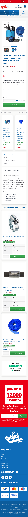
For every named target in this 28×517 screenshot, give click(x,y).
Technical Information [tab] (9, 160)
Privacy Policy (4, 463)
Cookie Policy (4, 465)
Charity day (4, 458)
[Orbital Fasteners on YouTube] (10, 477)
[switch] (22, 1)
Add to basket (18, 256)
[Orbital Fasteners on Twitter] (6, 477)
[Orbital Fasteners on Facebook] (2, 477)
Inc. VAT (26, 1)
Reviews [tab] (6, 163)
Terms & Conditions (6, 461)
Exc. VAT (19, 1)
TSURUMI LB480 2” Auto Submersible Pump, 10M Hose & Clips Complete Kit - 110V (7, 134)
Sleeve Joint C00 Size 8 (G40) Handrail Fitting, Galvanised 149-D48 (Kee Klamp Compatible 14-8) (13, 289)
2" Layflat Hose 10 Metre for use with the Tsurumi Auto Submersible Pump (20, 134)
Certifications (4, 467)
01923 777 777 (5, 1)
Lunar (7, 509)
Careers (3, 454)
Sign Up (22, 416)
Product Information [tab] (9, 154)
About (2, 456)
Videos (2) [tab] (6, 157)
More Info (6, 89)
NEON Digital (24, 509)
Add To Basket (14, 105)
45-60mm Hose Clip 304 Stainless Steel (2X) (13, 237)
